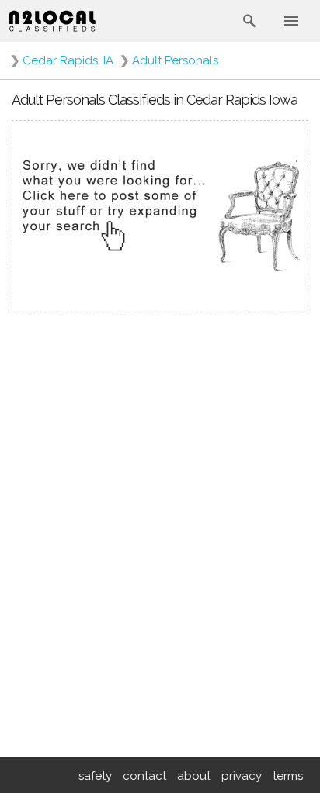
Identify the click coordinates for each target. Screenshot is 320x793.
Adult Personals (175, 60)
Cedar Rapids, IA (68, 60)
